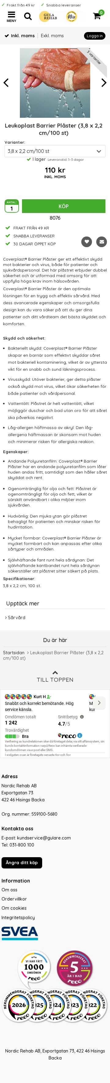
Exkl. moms (52, 35)
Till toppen (55, 679)
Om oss (9, 890)
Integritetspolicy (18, 917)
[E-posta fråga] (101, 241)
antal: (11, 201)
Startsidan (13, 652)
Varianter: (15, 142)
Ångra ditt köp (22, 862)
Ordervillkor (14, 899)
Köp (64, 206)
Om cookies (14, 908)
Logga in (95, 36)
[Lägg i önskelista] (86, 241)
